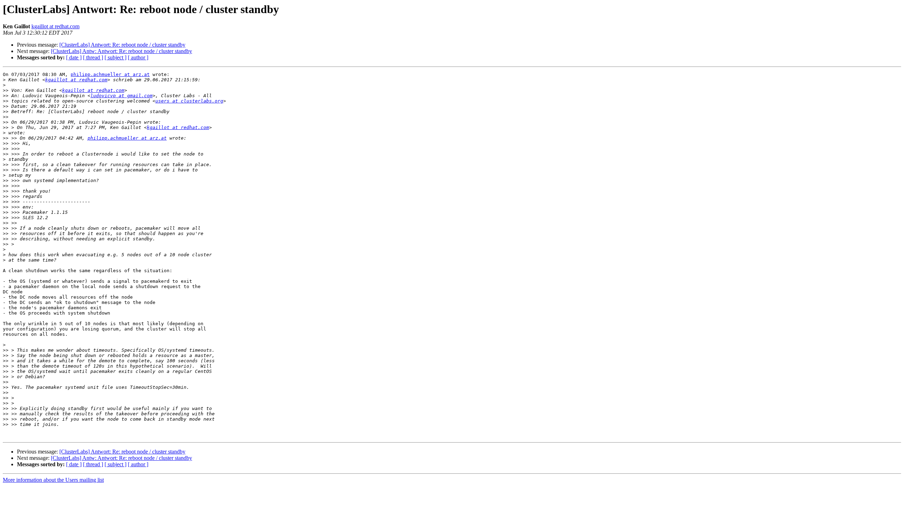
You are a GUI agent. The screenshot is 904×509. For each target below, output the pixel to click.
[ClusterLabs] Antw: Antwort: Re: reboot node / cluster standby (121, 51)
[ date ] (74, 57)
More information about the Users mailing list (53, 480)
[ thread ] (93, 57)
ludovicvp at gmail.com (121, 95)
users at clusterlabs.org (189, 101)
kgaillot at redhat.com (55, 26)
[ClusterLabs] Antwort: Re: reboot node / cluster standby (122, 45)
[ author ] (138, 57)
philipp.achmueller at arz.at (110, 74)
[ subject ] (115, 57)
